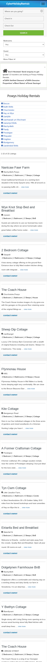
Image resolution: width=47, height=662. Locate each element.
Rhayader (7, 136)
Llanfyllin (7, 116)
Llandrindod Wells (10, 146)
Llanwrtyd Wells (10, 123)
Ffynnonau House (13, 369)
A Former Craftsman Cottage (21, 448)
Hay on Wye (8, 113)
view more (25, 187)
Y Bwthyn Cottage (13, 607)
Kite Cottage (10, 408)
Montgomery (8, 142)
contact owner (10, 193)
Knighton (7, 139)
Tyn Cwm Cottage (13, 488)
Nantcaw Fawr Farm (15, 167)
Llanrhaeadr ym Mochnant (14, 120)
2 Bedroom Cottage (14, 250)
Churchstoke (8, 110)
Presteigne (7, 133)
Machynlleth (8, 126)
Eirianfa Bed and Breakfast (19, 527)
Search (23, 33)
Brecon (6, 103)
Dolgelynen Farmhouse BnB (20, 567)
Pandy (6, 129)
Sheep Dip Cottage (14, 329)
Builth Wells (8, 107)
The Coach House (13, 289)
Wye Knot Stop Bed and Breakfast (18, 208)
